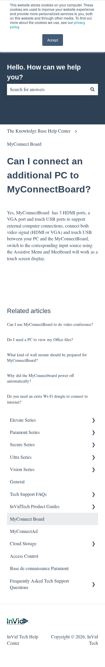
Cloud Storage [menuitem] (23, 543)
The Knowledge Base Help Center (38, 131)
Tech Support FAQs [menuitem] (28, 494)
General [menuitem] (17, 481)
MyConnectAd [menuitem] (24, 531)
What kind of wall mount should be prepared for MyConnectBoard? (47, 357)
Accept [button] (52, 39)
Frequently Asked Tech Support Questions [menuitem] (39, 584)
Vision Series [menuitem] (22, 469)
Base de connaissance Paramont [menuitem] (39, 568)
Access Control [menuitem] (24, 556)
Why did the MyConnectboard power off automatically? (40, 378)
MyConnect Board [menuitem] (27, 519)
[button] (93, 420)
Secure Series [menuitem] (22, 444)
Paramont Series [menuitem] (25, 432)
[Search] (92, 89)
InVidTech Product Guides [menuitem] (35, 506)
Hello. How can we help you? (44, 72)
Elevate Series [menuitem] (23, 420)
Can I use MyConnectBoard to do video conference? (50, 324)
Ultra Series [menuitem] (21, 457)
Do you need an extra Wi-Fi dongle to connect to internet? (47, 399)
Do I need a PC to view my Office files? (40, 339)
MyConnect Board (24, 144)
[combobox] (47, 89)
